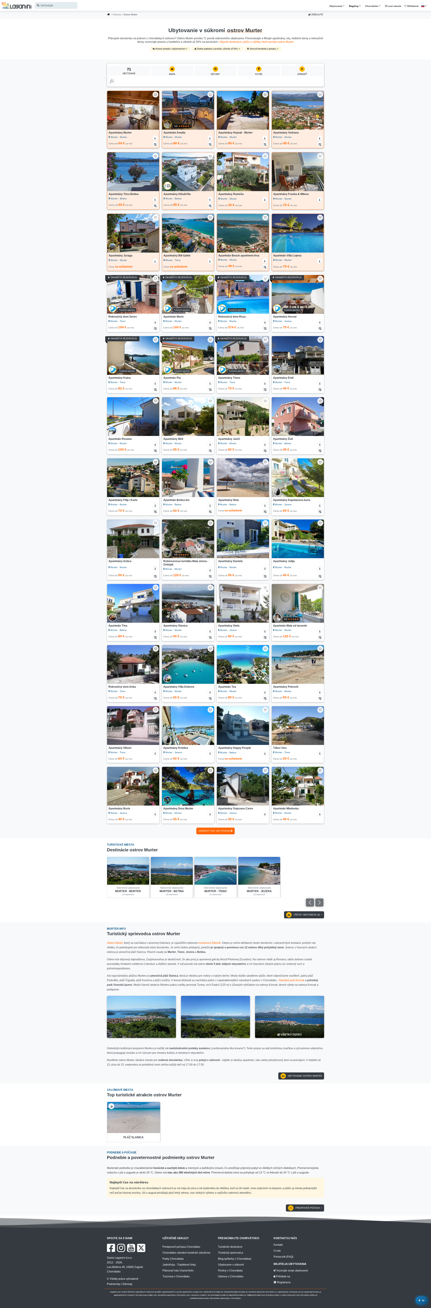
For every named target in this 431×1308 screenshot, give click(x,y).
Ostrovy (117, 14)
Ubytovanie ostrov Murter (304, 1076)
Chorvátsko (371, 6)
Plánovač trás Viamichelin (178, 1270)
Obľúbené (412, 6)
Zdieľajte (317, 14)
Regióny (354, 6)
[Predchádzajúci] (113, 110)
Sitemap (127, 1284)
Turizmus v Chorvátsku (176, 1276)
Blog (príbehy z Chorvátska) (234, 1258)
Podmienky (113, 1284)
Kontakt (278, 1244)
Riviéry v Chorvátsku (230, 1270)
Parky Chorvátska (173, 1258)
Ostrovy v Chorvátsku (230, 1276)
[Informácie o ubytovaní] (155, 138)
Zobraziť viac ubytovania (214, 831)
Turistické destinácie (230, 1246)
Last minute (394, 6)
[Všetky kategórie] (111, 81)
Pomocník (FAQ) (283, 1256)
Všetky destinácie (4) (306, 914)
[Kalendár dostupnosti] (155, 144)
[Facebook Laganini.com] (111, 1248)
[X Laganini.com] (141, 1248)
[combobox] (56, 5)
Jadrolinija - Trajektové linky (179, 1264)
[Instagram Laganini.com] (121, 1248)
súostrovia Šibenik (210, 942)
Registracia (283, 1282)
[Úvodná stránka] (108, 14)
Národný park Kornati (291, 980)
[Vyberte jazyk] (425, 5)
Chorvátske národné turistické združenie (186, 1252)
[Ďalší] (153, 110)
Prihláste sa (282, 1276)
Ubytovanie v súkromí (231, 1264)
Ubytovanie (335, 6)
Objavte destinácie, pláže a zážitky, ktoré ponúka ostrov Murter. (256, 41)
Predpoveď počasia (307, 1208)
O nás (277, 1250)
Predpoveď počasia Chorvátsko (181, 1246)
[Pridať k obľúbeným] (155, 94)
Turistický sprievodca (230, 1252)
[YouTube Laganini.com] (131, 1248)
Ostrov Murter (115, 942)
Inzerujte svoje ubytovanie (292, 1270)
